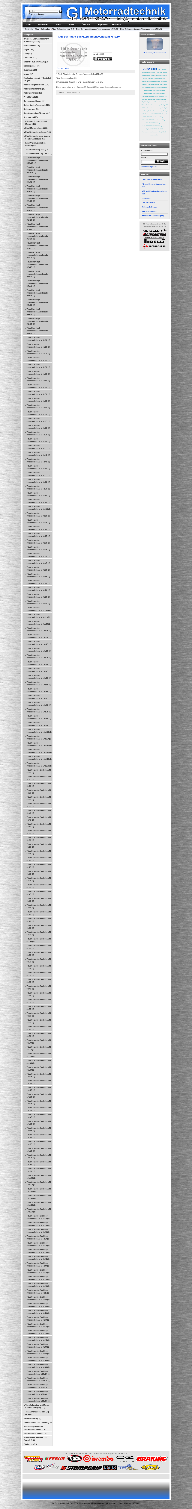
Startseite (29, 29)
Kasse (71, 24)
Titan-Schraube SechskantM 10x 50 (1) (39, 1122)
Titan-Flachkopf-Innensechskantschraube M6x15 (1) (37, 245)
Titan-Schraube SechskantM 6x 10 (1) (39, 845)
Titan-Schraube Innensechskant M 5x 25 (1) (38, 359)
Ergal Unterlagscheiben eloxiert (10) (35, 144)
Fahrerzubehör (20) (32, 46)
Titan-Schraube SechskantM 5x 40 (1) (39, 811)
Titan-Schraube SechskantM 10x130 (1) (39, 1197)
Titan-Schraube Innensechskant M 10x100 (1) (39, 730)
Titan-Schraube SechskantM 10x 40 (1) (39, 1109)
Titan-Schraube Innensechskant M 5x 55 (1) (38, 399)
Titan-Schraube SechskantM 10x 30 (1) (39, 1095)
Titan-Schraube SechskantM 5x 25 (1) (39, 791)
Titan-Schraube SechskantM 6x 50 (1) (39, 899)
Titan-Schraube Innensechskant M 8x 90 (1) (38, 602)
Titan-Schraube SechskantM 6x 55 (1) (39, 906)
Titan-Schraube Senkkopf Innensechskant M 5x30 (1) (38, 1264)
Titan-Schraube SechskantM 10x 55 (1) (39, 1129)
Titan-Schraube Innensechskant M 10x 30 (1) (39, 649)
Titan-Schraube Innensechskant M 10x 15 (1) (39, 629)
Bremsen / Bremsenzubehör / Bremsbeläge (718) (36, 40)
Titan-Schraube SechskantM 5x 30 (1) (39, 798)
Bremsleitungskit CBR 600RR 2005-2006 (154, 93)
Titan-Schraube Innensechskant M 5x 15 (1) (38, 345)
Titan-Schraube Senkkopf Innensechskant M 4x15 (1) (38, 1224)
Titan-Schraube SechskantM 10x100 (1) (39, 1176)
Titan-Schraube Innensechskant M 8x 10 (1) (38, 514)
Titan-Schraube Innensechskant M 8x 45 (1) (38, 561)
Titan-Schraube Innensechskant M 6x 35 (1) (38, 447)
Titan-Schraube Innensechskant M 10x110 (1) (39, 737)
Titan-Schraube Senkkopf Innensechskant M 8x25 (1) (38, 1338)
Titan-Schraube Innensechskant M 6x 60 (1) (38, 480)
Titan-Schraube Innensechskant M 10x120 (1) (39, 744)
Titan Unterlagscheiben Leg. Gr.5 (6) (37, 1413)
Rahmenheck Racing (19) (34, 101)
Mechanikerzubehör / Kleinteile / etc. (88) (37, 79)
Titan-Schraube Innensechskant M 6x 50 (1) (38, 467)
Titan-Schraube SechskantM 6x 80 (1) (39, 926)
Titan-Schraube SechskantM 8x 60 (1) (39, 1014)
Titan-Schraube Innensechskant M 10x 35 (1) (39, 656)
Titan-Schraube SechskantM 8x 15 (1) (39, 953)
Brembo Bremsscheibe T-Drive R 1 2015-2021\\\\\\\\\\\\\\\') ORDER (154, 75)
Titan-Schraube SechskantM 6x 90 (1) (39, 933)
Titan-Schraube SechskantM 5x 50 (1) (39, 825)
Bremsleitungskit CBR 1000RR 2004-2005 (156, 87)
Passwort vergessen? (149, 167)
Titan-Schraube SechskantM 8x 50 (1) (39, 1001)
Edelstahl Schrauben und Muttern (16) (36, 122)
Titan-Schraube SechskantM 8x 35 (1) (39, 980)
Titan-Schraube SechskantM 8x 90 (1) (39, 1034)
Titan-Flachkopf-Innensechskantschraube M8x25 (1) (37, 312)
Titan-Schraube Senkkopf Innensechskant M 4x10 (97, 29)
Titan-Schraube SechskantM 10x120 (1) (39, 1190)
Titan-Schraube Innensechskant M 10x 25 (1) (39, 643)
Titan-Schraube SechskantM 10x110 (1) (39, 1183)
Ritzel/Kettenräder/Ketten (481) (37, 113)
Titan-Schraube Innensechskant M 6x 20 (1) (38, 426)
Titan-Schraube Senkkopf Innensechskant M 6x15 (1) (38, 1278)
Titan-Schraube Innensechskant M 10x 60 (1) (39, 690)
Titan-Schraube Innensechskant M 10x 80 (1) (39, 717)
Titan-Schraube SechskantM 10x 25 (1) (39, 1088)
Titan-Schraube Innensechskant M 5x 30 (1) (38, 366)
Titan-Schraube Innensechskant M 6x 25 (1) (38, 433)
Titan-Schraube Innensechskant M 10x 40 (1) (39, 663)
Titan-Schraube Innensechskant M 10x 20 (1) (39, 636)
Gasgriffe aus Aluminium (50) (36, 62)
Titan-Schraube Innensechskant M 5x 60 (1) (38, 406)
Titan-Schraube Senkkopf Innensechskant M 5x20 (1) (38, 1251)
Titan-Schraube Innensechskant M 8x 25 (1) (38, 534)
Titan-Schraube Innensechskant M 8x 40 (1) (38, 555)
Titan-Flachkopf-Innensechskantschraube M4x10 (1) (37, 179)
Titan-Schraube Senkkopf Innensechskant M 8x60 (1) (38, 1366)
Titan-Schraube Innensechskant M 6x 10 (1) (38, 413)
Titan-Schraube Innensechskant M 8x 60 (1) (38, 582)
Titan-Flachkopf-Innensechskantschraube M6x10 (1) (37, 236)
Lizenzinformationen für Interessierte (104, 1503)
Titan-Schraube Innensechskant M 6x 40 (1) (38, 453)
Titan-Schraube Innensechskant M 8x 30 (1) (38, 541)
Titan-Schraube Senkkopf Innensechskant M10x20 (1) (38, 1372)
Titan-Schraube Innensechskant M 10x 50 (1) (39, 676)
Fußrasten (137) (30, 58)
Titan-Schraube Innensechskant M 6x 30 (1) (38, 440)
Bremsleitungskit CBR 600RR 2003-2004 (154, 90)
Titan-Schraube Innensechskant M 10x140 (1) (39, 757)
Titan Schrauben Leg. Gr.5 (63, 29)
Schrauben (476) (31, 117)
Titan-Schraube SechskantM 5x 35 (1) (39, 805)
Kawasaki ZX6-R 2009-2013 (154, 114)
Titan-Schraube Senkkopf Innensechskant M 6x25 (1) (38, 1291)
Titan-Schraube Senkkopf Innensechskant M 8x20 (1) (38, 1332)
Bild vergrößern (63, 68)
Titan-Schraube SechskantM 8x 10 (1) (39, 947)
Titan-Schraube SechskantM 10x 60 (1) (39, 1136)
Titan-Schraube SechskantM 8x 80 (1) (39, 1028)
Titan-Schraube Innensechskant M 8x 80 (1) (38, 595)
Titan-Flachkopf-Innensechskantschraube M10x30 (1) (37, 170)
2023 (154, 69)
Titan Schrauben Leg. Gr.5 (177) (38, 154)
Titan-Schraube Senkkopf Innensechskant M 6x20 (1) (38, 1284)
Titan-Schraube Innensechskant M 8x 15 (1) (38, 521)
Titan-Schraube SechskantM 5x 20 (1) (39, 784)
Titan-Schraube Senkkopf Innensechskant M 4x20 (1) (38, 1230)
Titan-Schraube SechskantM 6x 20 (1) (39, 859)
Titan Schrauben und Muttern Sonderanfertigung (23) (37, 1406)
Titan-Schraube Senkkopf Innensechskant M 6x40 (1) (38, 1305)
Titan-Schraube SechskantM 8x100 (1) (39, 1041)
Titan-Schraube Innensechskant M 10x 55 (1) (39, 683)
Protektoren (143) (31, 97)
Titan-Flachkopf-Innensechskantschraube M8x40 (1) (37, 331)
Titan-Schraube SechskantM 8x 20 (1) (39, 960)
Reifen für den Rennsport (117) (37, 105)
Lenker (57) (28, 74)
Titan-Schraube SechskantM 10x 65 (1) (39, 1143)
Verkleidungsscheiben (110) (35, 1433)
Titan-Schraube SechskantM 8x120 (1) (39, 1055)
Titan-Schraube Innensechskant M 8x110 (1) (38, 616)
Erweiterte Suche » (36, 14)
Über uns (86, 24)
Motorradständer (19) (33, 93)
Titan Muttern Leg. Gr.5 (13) (36, 150)
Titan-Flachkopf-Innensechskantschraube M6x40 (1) (37, 283)
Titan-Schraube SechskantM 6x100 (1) (39, 940)
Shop (37, 29)
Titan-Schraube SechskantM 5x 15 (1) (39, 778)
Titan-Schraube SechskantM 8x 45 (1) (39, 994)
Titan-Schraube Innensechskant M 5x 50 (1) (38, 393)
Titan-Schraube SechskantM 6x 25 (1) (39, 866)
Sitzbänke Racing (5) (32, 1419)
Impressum (103, 24)
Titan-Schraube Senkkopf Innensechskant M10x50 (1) (38, 1399)
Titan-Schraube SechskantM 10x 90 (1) (39, 1170)
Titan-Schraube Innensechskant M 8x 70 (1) (38, 588)
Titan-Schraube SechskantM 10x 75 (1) (39, 1156)
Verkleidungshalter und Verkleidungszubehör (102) (35, 1428)
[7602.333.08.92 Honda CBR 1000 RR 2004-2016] (154, 44)
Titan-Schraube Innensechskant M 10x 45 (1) (39, 670)
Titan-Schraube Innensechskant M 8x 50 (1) (38, 568)
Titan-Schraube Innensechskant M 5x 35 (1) (38, 372)
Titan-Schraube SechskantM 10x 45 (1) (39, 1116)
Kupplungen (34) (31, 70)
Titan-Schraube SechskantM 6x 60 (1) (39, 913)
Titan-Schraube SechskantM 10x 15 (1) (39, 1075)
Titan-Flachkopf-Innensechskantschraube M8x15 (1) (37, 293)
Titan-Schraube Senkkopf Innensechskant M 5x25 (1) (38, 1257)
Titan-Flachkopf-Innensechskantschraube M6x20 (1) (37, 255)
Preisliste (116, 24)
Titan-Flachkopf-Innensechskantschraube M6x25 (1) (37, 264)
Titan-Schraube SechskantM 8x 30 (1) (39, 974)
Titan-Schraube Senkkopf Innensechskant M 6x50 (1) (38, 1311)
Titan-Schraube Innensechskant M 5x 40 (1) (38, 379)
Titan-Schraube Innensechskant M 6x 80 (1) (38, 494)
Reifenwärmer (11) (31, 109)
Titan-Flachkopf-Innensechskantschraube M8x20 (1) (37, 302)
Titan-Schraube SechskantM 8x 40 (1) (39, 987)
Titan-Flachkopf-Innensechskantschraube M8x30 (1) (37, 321)
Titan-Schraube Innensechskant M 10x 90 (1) (39, 724)
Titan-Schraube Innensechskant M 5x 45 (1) (38, 386)
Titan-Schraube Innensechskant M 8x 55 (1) (38, 575)
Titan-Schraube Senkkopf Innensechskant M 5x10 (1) (38, 1237)
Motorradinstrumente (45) (34, 89)
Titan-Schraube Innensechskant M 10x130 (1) (39, 751)
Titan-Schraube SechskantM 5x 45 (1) (39, 818)
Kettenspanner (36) (32, 66)
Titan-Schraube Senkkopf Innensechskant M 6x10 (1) (38, 1271)
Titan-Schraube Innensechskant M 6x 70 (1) (38, 487)
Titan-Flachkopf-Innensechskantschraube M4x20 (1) (37, 198)
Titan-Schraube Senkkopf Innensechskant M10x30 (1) (38, 1386)
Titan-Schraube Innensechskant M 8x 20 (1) (38, 528)
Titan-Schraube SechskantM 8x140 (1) (39, 1068)
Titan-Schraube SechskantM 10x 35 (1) (39, 1102)
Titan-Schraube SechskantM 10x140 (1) (39, 1203)
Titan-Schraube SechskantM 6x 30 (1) (39, 872)
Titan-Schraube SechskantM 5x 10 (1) (39, 771)
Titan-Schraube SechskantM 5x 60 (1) (39, 838)
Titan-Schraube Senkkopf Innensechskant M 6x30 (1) (38, 1298)
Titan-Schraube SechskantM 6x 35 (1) (39, 879)
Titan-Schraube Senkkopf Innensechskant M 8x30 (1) (38, 1345)
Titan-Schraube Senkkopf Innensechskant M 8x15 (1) (38, 1325)
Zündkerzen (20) (30, 1444)
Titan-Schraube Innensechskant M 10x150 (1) (39, 764)
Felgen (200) (29, 50)
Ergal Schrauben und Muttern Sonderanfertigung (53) (37, 137)
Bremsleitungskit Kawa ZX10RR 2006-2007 (153, 96)
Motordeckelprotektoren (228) (36, 85)
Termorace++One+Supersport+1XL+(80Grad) (154, 132)
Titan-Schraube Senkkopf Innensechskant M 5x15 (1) (38, 1244)
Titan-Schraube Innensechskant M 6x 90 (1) (38, 501)
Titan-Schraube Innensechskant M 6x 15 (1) (38, 420)
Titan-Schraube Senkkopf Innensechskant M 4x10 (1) (38, 1217)
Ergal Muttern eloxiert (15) (36, 128)
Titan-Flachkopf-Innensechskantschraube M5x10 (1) (37, 208)
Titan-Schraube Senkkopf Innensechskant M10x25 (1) (38, 1379)
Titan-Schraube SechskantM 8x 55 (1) (39, 1007)
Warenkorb (43, 24)
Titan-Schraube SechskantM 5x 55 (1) (39, 832)
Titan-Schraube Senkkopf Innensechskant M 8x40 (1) (38, 1352)
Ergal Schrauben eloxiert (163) (38, 132)
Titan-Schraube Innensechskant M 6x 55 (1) (38, 474)
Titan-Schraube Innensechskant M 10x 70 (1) (39, 703)
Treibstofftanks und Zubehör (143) (38, 1423)
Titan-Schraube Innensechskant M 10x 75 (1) (39, 710)
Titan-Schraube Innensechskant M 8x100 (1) (39, 609)
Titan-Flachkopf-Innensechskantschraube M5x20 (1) (37, 226)
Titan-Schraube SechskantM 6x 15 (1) (39, 852)
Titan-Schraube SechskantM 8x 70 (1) (39, 1021)
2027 (159, 69)
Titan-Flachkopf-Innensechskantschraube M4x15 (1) (37, 189)
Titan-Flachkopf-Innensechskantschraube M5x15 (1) (37, 217)
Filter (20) (28, 54)
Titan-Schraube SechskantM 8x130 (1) (39, 1061)
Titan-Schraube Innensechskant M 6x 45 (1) (38, 460)
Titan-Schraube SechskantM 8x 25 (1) (39, 967)
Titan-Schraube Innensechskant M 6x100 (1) (39, 507)
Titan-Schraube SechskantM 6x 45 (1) (39, 893)
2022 (146, 69)
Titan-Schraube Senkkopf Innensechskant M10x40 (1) (38, 1393)
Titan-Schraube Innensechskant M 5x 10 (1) (38, 338)
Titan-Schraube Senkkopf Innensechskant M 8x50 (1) (38, 1359)
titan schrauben (154, 135)
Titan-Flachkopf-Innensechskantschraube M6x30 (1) (37, 274)
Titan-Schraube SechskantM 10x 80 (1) (39, 1163)
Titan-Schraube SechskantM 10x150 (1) (39, 1210)
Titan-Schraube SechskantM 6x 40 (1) (39, 886)
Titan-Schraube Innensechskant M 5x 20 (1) (38, 352)
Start (28, 24)
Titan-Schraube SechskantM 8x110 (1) (39, 1048)
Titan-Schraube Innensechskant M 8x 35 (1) (38, 548)
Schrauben (45, 29)
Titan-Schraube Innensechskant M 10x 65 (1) (39, 697)
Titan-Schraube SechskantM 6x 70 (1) (39, 920)
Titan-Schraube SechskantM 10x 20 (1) (39, 1082)
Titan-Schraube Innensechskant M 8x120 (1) (39, 622)
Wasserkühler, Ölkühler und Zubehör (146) (35, 1438)
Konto (58, 24)
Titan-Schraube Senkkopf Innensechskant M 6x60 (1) (38, 1318)
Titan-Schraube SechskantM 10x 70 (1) (39, 1149)
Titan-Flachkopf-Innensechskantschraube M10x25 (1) (37, 160)
